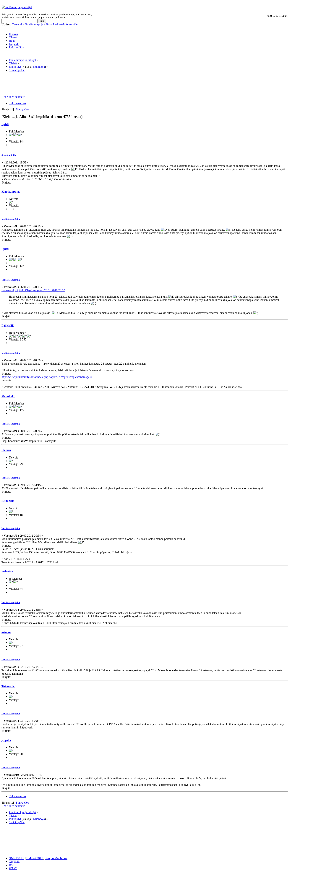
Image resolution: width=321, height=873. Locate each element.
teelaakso (7, 571)
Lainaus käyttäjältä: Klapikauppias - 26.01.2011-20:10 (33, 290)
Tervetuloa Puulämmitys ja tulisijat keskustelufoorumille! (45, 24)
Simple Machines (56, 858)
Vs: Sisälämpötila (10, 219)
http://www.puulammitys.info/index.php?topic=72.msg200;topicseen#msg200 (47, 377)
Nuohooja (39, 66)
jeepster (6, 740)
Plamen (6, 450)
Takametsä (8, 686)
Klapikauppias (10, 191)
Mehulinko (8, 396)
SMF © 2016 (34, 858)
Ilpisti (5, 124)
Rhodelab (7, 500)
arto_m (6, 632)
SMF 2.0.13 (16, 858)
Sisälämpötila (8, 155)
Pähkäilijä (7, 325)
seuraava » (21, 96)
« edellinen (7, 96)
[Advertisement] (192, 7)
